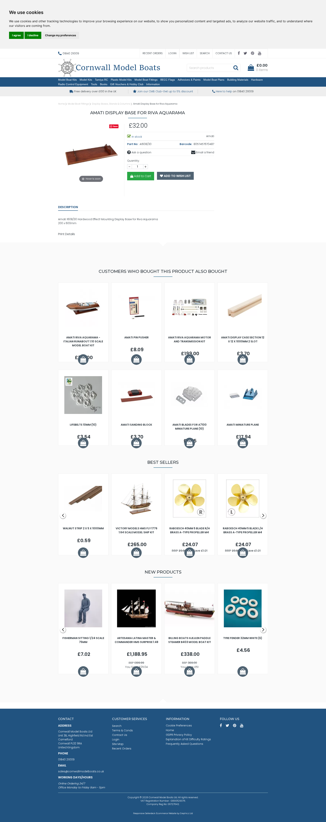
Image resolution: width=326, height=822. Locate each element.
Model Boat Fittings (146, 79)
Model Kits (86, 79)
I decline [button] (33, 35)
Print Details (66, 234)
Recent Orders (153, 53)
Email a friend (204, 152)
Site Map (118, 744)
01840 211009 (66, 759)
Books (103, 84)
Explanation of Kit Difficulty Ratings (188, 739)
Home (61, 103)
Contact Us (223, 53)
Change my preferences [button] (60, 35)
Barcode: (186, 144)
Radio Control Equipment (73, 84)
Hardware (257, 79)
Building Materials (237, 79)
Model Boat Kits (67, 79)
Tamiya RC (101, 79)
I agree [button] (16, 35)
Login (172, 53)
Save (115, 126)
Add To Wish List (177, 176)
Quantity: (133, 161)
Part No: (133, 144)
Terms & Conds (122, 730)
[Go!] (235, 67)
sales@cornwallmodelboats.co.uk (81, 771)
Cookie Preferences (179, 725)
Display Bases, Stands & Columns (111, 103)
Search (205, 53)
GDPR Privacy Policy (179, 735)
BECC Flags (167, 79)
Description (68, 207)
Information (153, 84)
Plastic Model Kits (121, 79)
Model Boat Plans (213, 79)
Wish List (188, 53)
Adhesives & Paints (189, 79)
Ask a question (141, 152)
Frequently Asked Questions (184, 744)
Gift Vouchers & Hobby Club (126, 84)
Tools (94, 84)
